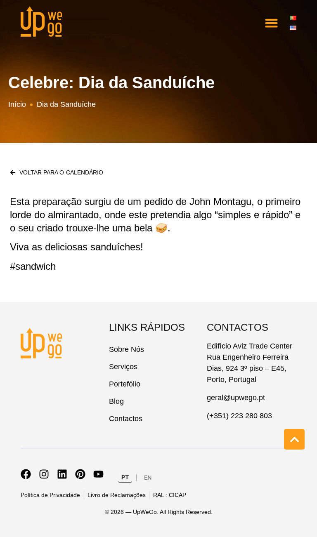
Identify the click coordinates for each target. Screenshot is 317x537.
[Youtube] (98, 474)
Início (17, 104)
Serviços (123, 367)
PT (125, 476)
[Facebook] (26, 474)
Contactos (125, 419)
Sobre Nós (126, 349)
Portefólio (124, 384)
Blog (116, 401)
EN (147, 477)
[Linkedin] (62, 474)
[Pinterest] (80, 474)
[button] (271, 22)
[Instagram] (44, 474)
